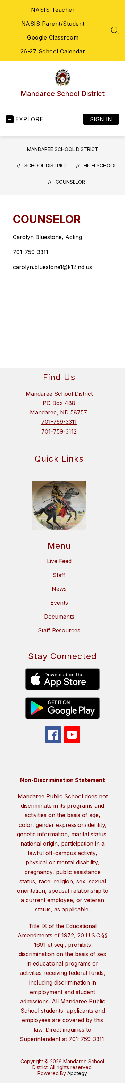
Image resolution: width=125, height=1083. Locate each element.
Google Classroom (52, 37)
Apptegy (77, 1073)
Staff (59, 574)
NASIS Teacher (53, 9)
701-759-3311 (59, 421)
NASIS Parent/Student (53, 23)
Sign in (101, 119)
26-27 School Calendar (52, 51)
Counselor (70, 182)
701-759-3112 (59, 431)
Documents (59, 616)
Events (59, 602)
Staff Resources (59, 630)
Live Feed (59, 561)
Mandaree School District (62, 149)
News (59, 588)
